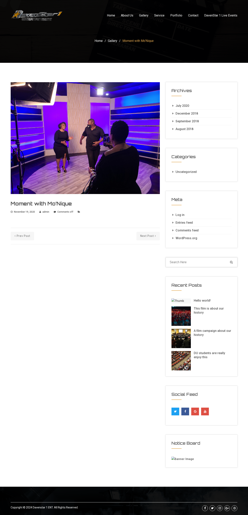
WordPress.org (186, 238)
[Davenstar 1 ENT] (37, 15)
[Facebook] (185, 410)
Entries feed (184, 222)
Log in (180, 215)
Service (159, 15)
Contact (193, 15)
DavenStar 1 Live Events (220, 15)
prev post (23, 235)
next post (147, 235)
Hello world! (202, 300)
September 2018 (187, 121)
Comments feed (187, 230)
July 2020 (182, 106)
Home (111, 15)
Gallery (143, 15)
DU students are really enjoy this (209, 355)
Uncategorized (186, 172)
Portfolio (176, 15)
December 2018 (187, 113)
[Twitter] (175, 410)
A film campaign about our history (212, 333)
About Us (127, 15)
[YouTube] (205, 411)
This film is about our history (209, 310)
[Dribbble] (234, 508)
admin (45, 211)
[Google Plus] (195, 410)
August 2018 (184, 129)
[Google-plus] (227, 508)
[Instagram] (220, 508)
